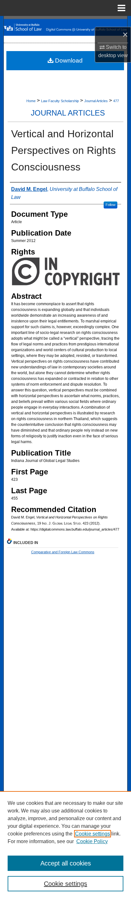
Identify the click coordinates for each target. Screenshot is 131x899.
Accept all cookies (65, 863)
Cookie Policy (92, 841)
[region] (65, 845)
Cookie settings (92, 833)
